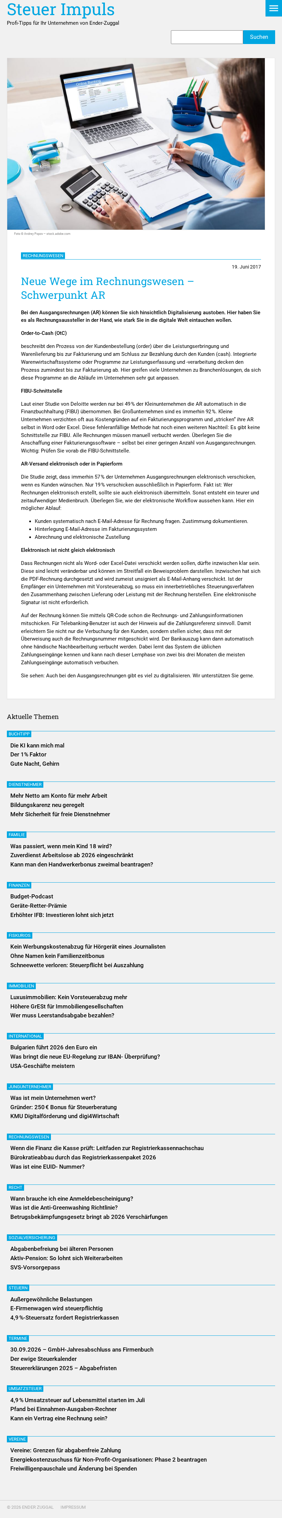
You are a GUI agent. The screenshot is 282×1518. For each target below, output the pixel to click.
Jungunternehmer (30, 1086)
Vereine (17, 1439)
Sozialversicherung (32, 1237)
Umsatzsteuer (25, 1388)
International (25, 1036)
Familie (17, 834)
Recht (15, 1187)
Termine (18, 1338)
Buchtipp (19, 733)
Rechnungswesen (43, 255)
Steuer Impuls (61, 9)
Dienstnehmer (25, 784)
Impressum (73, 1507)
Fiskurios (20, 935)
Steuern (18, 1287)
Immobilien (21, 986)
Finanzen (19, 885)
